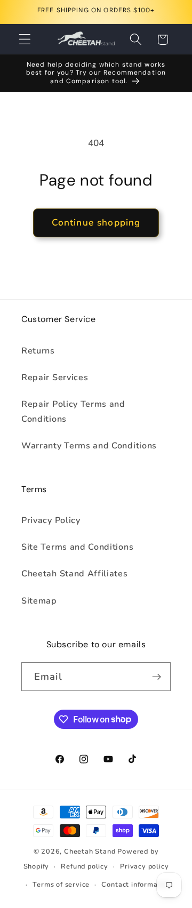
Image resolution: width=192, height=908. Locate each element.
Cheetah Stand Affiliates (74, 574)
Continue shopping (96, 222)
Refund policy (84, 866)
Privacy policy (144, 866)
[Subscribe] (156, 676)
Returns (38, 351)
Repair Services (54, 377)
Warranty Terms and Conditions (89, 446)
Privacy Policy (51, 520)
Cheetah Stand (90, 851)
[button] (24, 39)
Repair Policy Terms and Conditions (73, 411)
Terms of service (61, 884)
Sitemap (39, 601)
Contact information (136, 884)
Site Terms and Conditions (77, 547)
